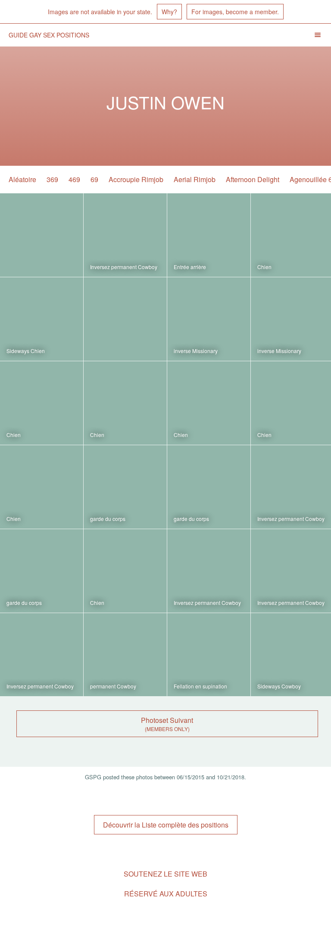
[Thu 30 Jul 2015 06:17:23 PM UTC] (125, 487)
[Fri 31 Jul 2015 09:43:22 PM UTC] (208, 319)
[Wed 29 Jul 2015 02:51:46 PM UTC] (208, 571)
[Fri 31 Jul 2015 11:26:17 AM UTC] (125, 403)
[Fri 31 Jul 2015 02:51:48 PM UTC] (41, 403)
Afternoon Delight (252, 179)
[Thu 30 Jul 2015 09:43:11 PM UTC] (41, 487)
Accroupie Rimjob (136, 179)
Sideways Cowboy (279, 686)
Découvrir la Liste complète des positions (165, 825)
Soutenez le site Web (165, 874)
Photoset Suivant (167, 720)
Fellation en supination (200, 686)
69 (94, 179)
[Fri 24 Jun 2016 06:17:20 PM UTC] (41, 319)
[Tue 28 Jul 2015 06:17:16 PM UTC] (208, 655)
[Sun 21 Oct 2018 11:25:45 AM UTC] (41, 235)
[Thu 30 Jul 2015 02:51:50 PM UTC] (208, 487)
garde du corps (107, 518)
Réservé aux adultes (165, 894)
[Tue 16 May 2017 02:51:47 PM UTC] (208, 235)
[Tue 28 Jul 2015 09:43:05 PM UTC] (125, 655)
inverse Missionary (196, 350)
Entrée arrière (190, 266)
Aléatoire (22, 179)
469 (74, 179)
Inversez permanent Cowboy (123, 266)
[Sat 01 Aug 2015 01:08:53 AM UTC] (125, 319)
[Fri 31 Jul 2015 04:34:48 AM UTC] (208, 403)
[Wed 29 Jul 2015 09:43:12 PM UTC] (41, 571)
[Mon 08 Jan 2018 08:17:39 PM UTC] (125, 235)
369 (52, 179)
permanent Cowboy (113, 686)
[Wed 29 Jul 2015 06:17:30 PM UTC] (125, 571)
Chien (264, 266)
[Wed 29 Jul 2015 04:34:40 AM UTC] (41, 655)
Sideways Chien (25, 350)
